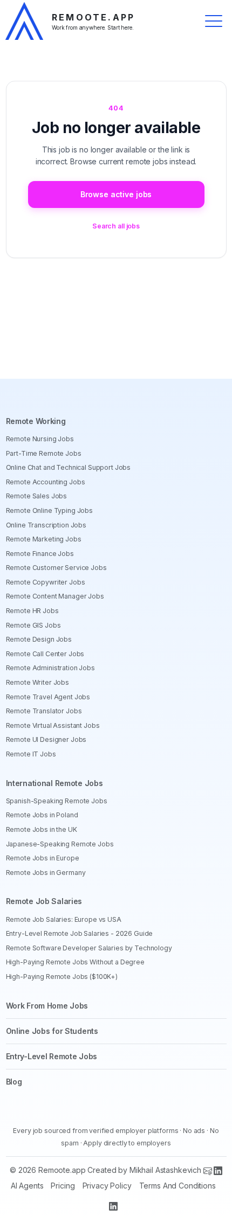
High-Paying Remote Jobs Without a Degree (75, 962)
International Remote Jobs (54, 783)
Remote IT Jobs (31, 754)
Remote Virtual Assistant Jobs (53, 725)
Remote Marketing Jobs (43, 539)
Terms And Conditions (177, 1185)
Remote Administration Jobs (50, 668)
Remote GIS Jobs (33, 625)
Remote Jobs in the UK (41, 829)
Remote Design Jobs (39, 639)
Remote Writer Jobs (37, 682)
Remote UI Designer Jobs (46, 739)
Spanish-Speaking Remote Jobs (56, 801)
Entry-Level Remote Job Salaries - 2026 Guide (79, 933)
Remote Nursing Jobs (40, 439)
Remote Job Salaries (44, 901)
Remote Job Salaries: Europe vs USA (63, 919)
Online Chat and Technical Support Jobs (68, 467)
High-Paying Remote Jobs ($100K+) (62, 976)
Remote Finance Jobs (40, 554)
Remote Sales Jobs (36, 496)
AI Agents (27, 1185)
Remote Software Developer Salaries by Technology (89, 948)
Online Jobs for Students (52, 1031)
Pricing (62, 1185)
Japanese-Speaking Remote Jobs (60, 844)
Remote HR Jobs (32, 611)
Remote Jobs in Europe (42, 858)
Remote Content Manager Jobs (55, 596)
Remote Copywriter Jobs (45, 582)
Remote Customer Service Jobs (56, 568)
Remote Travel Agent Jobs (48, 697)
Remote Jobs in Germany (46, 872)
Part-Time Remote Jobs (43, 453)
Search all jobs (116, 226)
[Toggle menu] (214, 21)
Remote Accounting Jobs (45, 482)
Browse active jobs (116, 194)
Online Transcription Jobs (46, 525)
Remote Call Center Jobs (45, 654)
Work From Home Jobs (47, 1005)
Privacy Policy (107, 1185)
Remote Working (36, 421)
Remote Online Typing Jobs (49, 510)
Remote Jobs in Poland (42, 815)
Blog (14, 1081)
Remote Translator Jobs (44, 711)
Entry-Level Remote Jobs (52, 1056)
